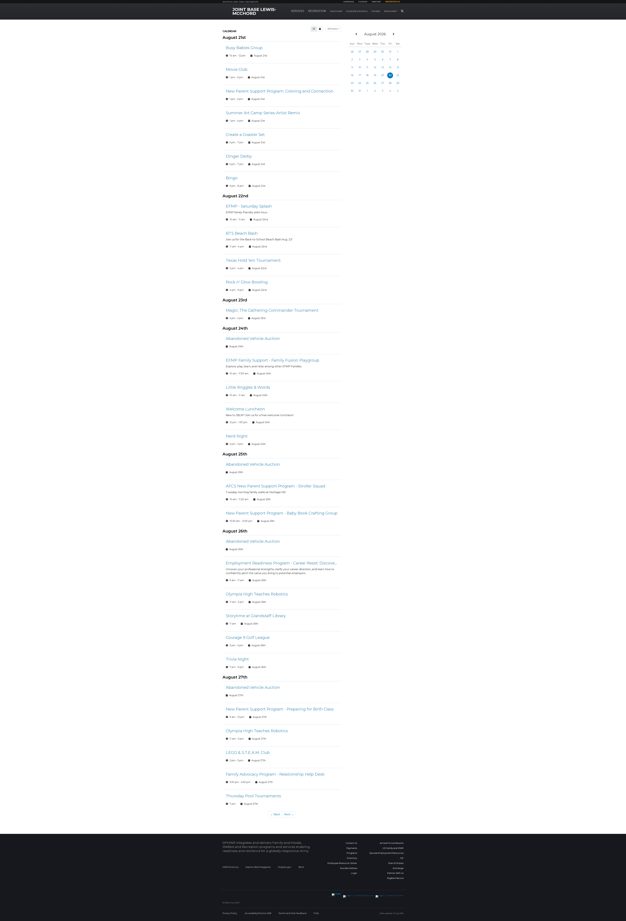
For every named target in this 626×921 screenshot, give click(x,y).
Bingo (232, 178)
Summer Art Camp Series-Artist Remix (263, 112)
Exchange (398, 868)
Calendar (362, 2)
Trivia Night (237, 659)
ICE (401, 858)
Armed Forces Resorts (391, 843)
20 (382, 75)
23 (352, 83)
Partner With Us (395, 873)
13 (382, 67)
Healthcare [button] (336, 11)
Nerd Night (237, 436)
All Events (333, 29)
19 (375, 75)
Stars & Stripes (395, 863)
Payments (351, 848)
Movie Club (236, 69)
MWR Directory (231, 867)
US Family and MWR (393, 848)
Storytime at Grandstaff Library (256, 615)
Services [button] (297, 11)
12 (375, 67)
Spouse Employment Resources (386, 853)
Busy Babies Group (244, 47)
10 (359, 67)
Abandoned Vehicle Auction (253, 338)
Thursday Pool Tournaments (253, 796)
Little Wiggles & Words (248, 387)
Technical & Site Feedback (292, 913)
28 (367, 51)
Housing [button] (375, 11)
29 (374, 51)
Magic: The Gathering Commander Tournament (272, 310)
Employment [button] (390, 11)
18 (367, 75)
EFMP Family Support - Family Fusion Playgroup (272, 360)
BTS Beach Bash (242, 233)
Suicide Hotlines (348, 868)
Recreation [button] (317, 11)
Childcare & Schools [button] (356, 11)
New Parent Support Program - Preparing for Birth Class (280, 709)
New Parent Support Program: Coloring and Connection (279, 91)
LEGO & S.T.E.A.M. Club (248, 752)
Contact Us (351, 843)
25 (367, 83)
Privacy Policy (230, 913)
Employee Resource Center (342, 863)
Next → (289, 814)
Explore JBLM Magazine (258, 867)
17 (359, 75)
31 (390, 51)
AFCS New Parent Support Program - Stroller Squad (275, 486)
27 (359, 51)
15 (398, 67)
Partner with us (392, 2)
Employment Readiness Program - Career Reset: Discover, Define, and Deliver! (282, 563)
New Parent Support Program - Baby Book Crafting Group (281, 513)
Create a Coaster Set (245, 134)
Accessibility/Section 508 (258, 913)
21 (390, 75)
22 (397, 75)
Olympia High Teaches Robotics (257, 594)
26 (352, 51)
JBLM (301, 867)
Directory (376, 2)
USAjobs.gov (284, 867)
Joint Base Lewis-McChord (254, 11)
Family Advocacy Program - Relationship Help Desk (275, 774)
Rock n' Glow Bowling (247, 282)
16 (352, 75)
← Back (275, 814)
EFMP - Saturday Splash (249, 206)
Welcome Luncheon (245, 409)
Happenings (348, 2)
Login (354, 873)
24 (359, 83)
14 (390, 67)
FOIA (316, 913)
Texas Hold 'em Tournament (253, 260)
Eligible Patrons (395, 878)
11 (367, 67)
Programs (352, 853)
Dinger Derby (239, 156)
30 (382, 51)
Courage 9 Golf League (248, 637)
